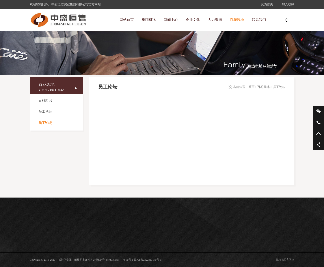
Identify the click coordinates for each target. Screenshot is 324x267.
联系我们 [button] (259, 20)
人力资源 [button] (215, 20)
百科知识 (45, 100)
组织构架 (35, 256)
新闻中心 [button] (171, 20)
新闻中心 (79, 234)
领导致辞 (35, 244)
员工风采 (45, 111)
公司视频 (77, 256)
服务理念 (119, 244)
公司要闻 (77, 244)
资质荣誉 (35, 262)
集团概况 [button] (149, 20)
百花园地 (263, 87)
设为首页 (267, 4)
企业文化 (121, 234)
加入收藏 (288, 4)
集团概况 (37, 234)
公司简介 (35, 250)
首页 (251, 87)
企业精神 (119, 250)
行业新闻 (77, 250)
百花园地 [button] (237, 20)
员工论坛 (45, 123)
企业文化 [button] (193, 20)
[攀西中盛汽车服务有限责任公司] (58, 20)
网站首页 (127, 20)
